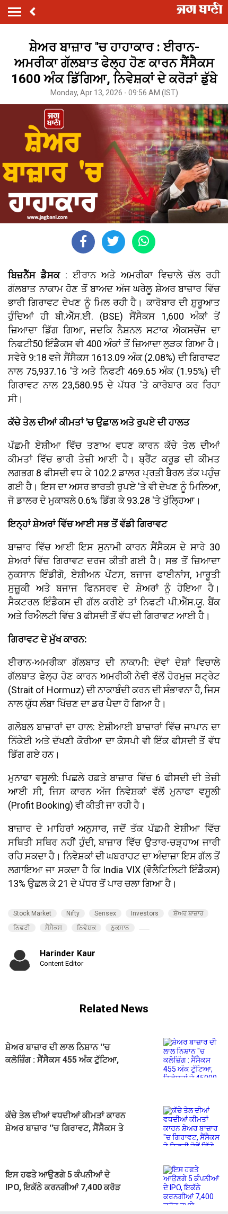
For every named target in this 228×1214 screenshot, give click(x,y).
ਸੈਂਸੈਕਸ (53, 927)
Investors (145, 913)
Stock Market (32, 913)
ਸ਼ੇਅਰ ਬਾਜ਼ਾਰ (188, 913)
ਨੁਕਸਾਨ (120, 927)
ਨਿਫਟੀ (21, 927)
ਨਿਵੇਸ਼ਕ (86, 927)
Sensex (105, 913)
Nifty (73, 913)
